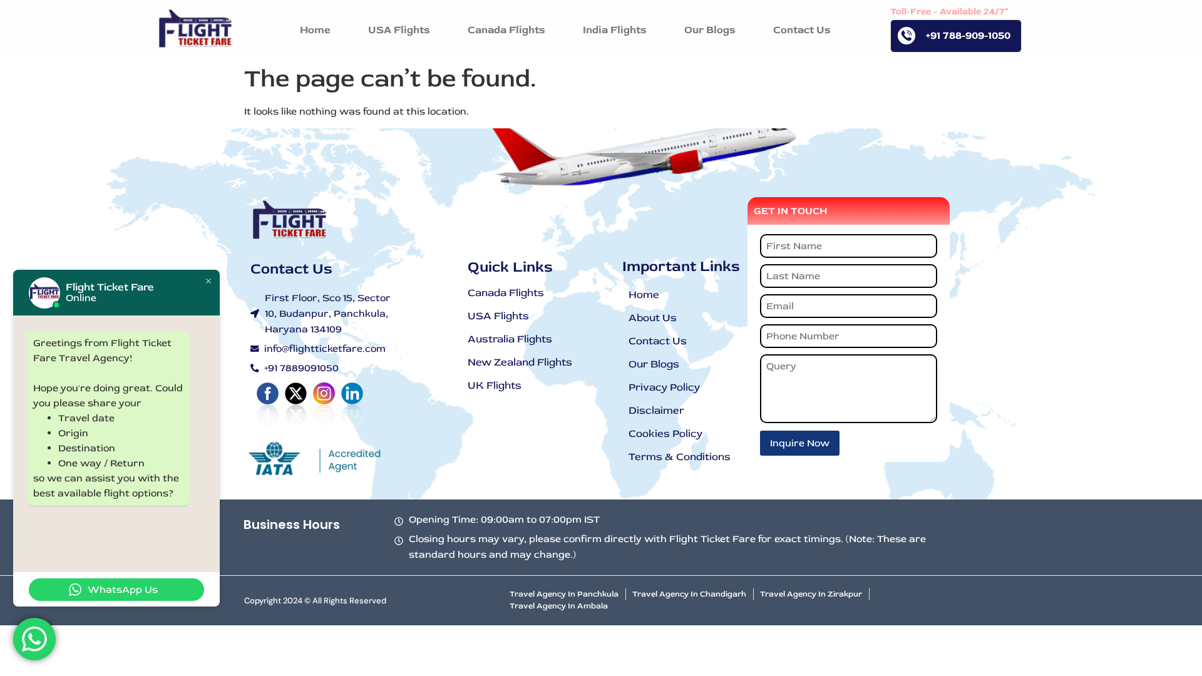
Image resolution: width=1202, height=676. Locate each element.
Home (644, 294)
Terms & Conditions (680, 456)
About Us (653, 317)
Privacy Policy (664, 387)
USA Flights (498, 315)
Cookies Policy (665, 433)
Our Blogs (654, 364)
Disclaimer (656, 410)
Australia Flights (510, 339)
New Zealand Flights (520, 362)
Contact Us (658, 340)
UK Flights (494, 385)
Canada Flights (506, 292)
